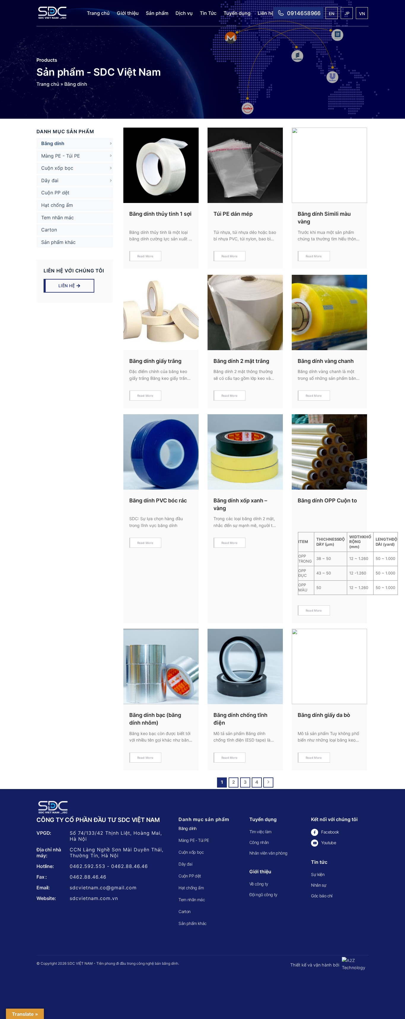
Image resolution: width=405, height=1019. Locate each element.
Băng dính (52, 143)
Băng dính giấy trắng (155, 361)
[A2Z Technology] (354, 964)
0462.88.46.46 (129, 866)
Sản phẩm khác (58, 242)
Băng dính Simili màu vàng (324, 218)
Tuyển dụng (237, 13)
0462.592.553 (87, 866)
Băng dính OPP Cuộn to (327, 500)
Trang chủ (98, 13)
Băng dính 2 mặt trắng (241, 361)
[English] (332, 13)
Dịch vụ (184, 13)
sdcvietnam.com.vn (94, 898)
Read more (145, 256)
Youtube (328, 842)
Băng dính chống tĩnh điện (240, 719)
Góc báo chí (321, 895)
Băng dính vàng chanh (326, 361)
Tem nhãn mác (57, 217)
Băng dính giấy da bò (324, 715)
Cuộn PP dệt (55, 193)
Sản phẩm (157, 13)
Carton (49, 230)
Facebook (330, 831)
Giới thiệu (128, 13)
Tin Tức (208, 13)
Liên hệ (266, 13)
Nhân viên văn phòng (268, 852)
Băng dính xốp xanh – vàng (240, 504)
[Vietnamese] (362, 13)
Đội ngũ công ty (263, 894)
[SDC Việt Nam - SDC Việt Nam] (57, 13)
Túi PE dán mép (233, 214)
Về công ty (258, 883)
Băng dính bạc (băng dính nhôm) (155, 719)
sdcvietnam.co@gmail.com (103, 888)
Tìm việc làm (260, 831)
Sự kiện (317, 874)
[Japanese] (347, 13)
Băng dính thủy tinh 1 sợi (160, 214)
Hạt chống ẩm (57, 205)
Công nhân (259, 842)
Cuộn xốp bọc (57, 168)
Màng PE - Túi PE (60, 156)
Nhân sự (318, 885)
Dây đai (49, 180)
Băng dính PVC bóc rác (158, 500)
